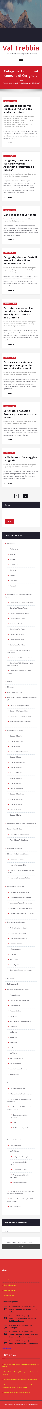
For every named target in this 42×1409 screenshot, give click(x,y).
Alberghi (12, 554)
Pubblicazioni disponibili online (22, 1128)
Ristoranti (13, 586)
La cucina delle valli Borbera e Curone (21, 913)
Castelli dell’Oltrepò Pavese (19, 608)
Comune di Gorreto (16, 767)
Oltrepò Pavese (15, 1006)
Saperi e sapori (11, 1083)
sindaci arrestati (18, 126)
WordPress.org (9, 1296)
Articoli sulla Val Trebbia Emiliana (16, 124)
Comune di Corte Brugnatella (19, 752)
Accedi (6, 1280)
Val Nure (13, 1048)
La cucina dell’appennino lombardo (20, 898)
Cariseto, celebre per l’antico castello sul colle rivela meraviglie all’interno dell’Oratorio (20, 313)
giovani (17, 176)
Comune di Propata (16, 783)
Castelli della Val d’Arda (17, 624)
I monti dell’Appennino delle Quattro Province (21, 824)
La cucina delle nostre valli (15, 886)
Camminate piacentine (17, 860)
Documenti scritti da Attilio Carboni (17, 324)
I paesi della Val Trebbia (14, 829)
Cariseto (7, 326)
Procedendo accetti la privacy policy (20, 1242)
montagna (25, 176)
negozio (23, 423)
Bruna (9, 423)
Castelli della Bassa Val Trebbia (19, 613)
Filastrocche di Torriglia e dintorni (20, 716)
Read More (7, 143)
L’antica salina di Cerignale (19, 214)
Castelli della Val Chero (17, 618)
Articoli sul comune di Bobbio (23, 116)
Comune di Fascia (15, 757)
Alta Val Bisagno (15, 995)
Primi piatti (13, 954)
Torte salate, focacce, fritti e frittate (21, 970)
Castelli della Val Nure (17, 640)
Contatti (9, 682)
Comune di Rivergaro (16, 789)
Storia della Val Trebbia (14, 1140)
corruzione (8, 126)
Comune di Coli (15, 746)
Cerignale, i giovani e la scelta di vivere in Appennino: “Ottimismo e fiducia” (18, 165)
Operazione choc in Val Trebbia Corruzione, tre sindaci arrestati (17, 109)
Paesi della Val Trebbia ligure (19, 840)
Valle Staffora (14, 1074)
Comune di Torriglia (16, 804)
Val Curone (13, 1037)
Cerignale (10, 176)
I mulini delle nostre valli (17, 1089)
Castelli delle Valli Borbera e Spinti (20, 658)
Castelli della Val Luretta (17, 634)
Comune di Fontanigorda (17, 762)
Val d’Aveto (13, 1042)
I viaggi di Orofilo (15, 1146)
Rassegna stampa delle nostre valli (18, 989)
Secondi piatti (14, 965)
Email (7, 1231)
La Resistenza (14, 1151)
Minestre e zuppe (15, 949)
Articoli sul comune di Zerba (14, 122)
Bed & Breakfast (15, 565)
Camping (13, 570)
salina (22, 221)
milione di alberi (9, 272)
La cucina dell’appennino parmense (21, 903)
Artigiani (12, 559)
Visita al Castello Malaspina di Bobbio (23, 1343)
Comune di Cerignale (16, 741)
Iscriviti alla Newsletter (14, 849)
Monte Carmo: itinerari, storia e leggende (17, 1392)
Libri (14, 1122)
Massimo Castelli (26, 270)
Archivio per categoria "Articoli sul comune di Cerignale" (22, 83)
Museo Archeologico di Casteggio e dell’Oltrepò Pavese (22, 1319)
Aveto (9, 221)
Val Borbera (13, 1027)
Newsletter (10, 979)
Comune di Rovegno (16, 799)
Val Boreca (13, 1032)
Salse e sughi (14, 959)
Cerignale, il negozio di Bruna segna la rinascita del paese (20, 414)
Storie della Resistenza (20, 1182)
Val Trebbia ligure (15, 1064)
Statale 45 (13, 1016)
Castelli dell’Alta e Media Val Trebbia (21, 603)
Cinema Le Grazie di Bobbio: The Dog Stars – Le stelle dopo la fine (23, 1335)
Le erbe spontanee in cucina (16, 922)
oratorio (22, 326)
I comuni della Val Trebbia (15, 730)
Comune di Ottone (16, 778)
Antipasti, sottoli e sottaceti (18, 928)
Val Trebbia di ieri (15, 1206)
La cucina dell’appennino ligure (19, 892)
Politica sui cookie (12, 984)
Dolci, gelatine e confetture (18, 938)
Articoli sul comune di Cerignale (15, 118)
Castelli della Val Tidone (17, 645)
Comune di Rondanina (17, 794)
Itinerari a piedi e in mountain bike (18, 854)
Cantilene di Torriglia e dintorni (19, 706)
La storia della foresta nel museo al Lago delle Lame (20, 1379)
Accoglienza (11, 543)
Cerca (7, 505)
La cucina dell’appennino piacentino (21, 908)
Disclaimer (10, 687)
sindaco (19, 272)
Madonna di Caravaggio (23, 467)
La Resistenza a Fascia (20, 1170)
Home (21, 81)
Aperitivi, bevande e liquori (18, 933)
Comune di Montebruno (17, 773)
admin (7, 116)
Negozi (12, 575)
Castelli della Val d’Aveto (17, 629)
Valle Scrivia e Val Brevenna (18, 1069)
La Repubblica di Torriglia (20, 1157)
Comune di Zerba (15, 815)
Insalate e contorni (16, 944)
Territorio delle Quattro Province (20, 1021)
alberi (9, 270)
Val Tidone (13, 1053)
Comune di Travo (15, 810)
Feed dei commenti (10, 1290)
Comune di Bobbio (16, 736)
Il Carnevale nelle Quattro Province (21, 1094)
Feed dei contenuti (10, 1285)
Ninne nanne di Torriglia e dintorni (20, 721)
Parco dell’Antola (15, 1011)
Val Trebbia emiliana (16, 1058)
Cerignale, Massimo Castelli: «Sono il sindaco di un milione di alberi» (20, 260)
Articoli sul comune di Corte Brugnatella (18, 120)
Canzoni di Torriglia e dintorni (19, 711)
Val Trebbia (21, 47)
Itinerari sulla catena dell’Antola (20, 878)
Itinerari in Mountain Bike (18, 865)
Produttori (13, 581)
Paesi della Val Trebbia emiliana (19, 835)
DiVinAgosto (13, 1327)
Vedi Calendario (7, 1348)
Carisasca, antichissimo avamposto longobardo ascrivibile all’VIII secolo (17, 365)
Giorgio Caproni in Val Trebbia (19, 1000)
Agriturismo (14, 549)
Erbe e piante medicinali (14, 692)
